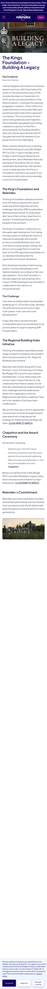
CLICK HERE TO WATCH (21, 423)
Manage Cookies (38, 983)
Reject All (24, 983)
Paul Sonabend (10, 76)
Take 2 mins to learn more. (33, 10)
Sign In (41, 17)
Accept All (9, 983)
